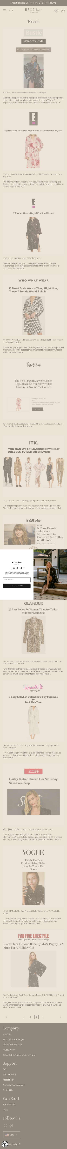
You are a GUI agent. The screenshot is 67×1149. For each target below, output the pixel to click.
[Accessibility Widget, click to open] (5, 1144)
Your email (6, 576)
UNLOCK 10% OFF (17, 586)
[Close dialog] (65, 551)
